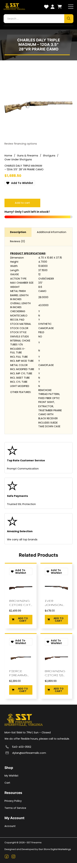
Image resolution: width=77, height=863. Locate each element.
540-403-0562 (21, 746)
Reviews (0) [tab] (17, 241)
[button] (20, 619)
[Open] (70, 7)
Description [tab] (18, 232)
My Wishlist (11, 775)
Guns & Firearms (27, 155)
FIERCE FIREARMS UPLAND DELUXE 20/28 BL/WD (18, 673)
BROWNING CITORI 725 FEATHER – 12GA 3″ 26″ (55, 673)
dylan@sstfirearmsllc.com (29, 753)
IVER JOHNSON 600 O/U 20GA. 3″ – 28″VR (54, 603)
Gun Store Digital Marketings (54, 849)
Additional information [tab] (51, 232)
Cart (7, 783)
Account (10, 826)
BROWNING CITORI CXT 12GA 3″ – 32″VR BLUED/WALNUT (20, 603)
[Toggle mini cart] (59, 6)
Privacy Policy (13, 801)
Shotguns (49, 155)
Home (8, 155)
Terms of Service (15, 808)
